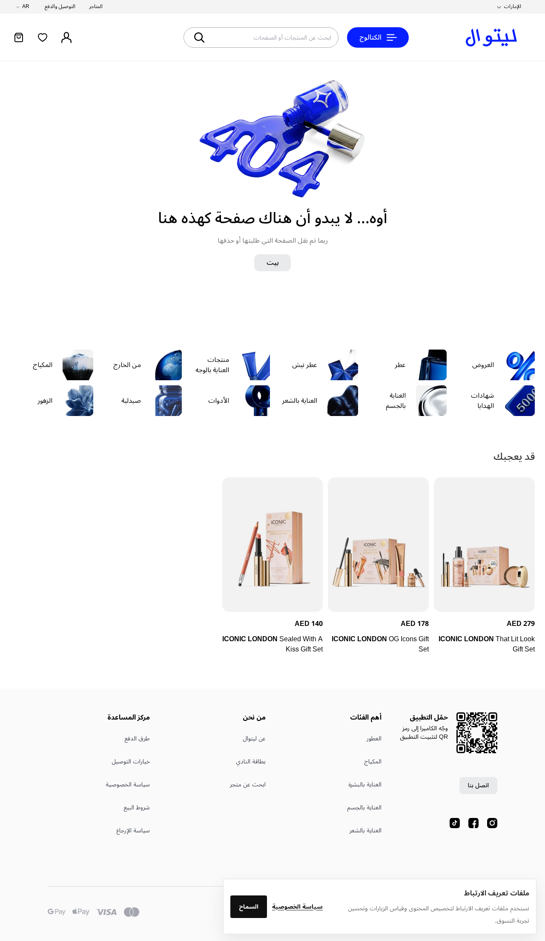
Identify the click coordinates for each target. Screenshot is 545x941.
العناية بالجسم (364, 807)
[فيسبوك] (473, 823)
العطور (374, 738)
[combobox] (291, 37)
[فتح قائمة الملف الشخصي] (66, 37)
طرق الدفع (137, 738)
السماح (248, 907)
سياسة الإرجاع (133, 830)
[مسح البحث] (230, 37)
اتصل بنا (478, 785)
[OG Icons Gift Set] (378, 544)
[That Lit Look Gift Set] (484, 544)
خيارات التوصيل (131, 761)
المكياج (373, 761)
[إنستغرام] (492, 823)
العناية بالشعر (366, 830)
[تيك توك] (455, 823)
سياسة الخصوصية (297, 907)
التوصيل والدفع (60, 6)
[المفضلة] (42, 37)
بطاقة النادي (251, 761)
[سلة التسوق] (19, 37)
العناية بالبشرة (365, 784)
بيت (273, 262)
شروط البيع (136, 807)
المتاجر (96, 6)
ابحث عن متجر (248, 784)
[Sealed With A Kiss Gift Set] (272, 544)
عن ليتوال (254, 738)
